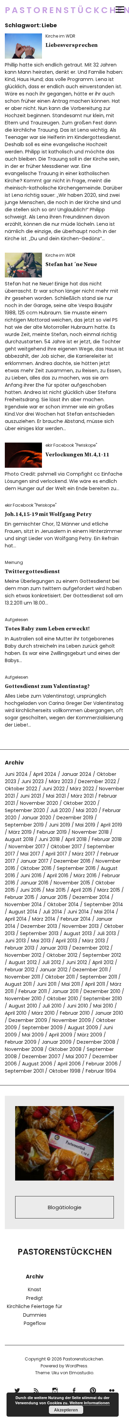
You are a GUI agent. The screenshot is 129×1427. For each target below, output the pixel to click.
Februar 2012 (19, 969)
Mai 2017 (30, 853)
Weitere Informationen (89, 1402)
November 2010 (23, 998)
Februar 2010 (75, 1013)
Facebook (74, 1389)
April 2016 (57, 875)
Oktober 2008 (65, 1049)
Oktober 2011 (60, 976)
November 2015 (72, 882)
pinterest (93, 1389)
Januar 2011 (65, 991)
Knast (34, 1289)
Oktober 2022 (21, 788)
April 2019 (111, 824)
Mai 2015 (56, 890)
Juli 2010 (52, 1005)
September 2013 (39, 933)
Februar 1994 (101, 1070)
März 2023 (61, 781)
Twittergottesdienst (32, 571)
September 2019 (24, 824)
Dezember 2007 (41, 1056)
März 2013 (93, 940)
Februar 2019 (52, 832)
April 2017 (56, 853)
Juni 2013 (15, 940)
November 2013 (80, 926)
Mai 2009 (33, 1034)
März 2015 (108, 890)
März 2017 (83, 853)
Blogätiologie (65, 1207)
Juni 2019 (59, 824)
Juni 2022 (53, 788)
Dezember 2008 (96, 1042)
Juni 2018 (49, 839)
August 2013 (78, 933)
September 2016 (76, 868)
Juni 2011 (46, 984)
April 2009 (60, 1034)
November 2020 (39, 803)
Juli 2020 (60, 810)
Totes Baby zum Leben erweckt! (47, 628)
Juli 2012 (51, 962)
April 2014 (16, 918)
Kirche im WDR (60, 36)
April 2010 (15, 1013)
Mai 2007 (76, 1056)
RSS (36, 1389)
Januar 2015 (53, 897)
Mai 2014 (104, 911)
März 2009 (89, 1034)
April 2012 (103, 962)
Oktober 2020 (79, 803)
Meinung (14, 562)
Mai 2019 (85, 824)
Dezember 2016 (72, 861)
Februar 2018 (107, 839)
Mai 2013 (41, 940)
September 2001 (24, 1070)
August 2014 (23, 911)
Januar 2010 (109, 1013)
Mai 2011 (71, 984)
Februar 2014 (76, 918)
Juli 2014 (52, 911)
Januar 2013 (53, 947)
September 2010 (102, 998)
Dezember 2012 (91, 947)
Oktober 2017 (66, 846)
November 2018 (90, 832)
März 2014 (43, 918)
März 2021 (82, 795)
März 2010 (43, 1013)
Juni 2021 (30, 795)
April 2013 (66, 940)
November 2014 (23, 904)
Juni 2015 (30, 890)
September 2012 (102, 955)
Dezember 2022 (97, 781)
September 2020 (25, 810)
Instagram (55, 1389)
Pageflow (35, 1323)
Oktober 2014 (63, 904)
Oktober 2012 (61, 955)
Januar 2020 (36, 817)
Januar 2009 (57, 1042)
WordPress (76, 1366)
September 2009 (42, 1027)
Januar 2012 (53, 969)
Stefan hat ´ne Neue (71, 264)
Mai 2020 (86, 810)
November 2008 (24, 1049)
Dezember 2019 (74, 817)
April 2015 (81, 890)
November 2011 (22, 976)
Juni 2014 (78, 911)
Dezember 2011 (90, 969)
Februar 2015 (19, 897)
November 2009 (71, 1020)
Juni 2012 (76, 962)
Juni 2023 (32, 781)
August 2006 (37, 1063)
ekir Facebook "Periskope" (71, 445)
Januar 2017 (34, 861)
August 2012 (23, 962)
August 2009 (83, 1027)
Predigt (34, 1298)
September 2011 (98, 976)
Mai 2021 (56, 795)
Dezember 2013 (39, 926)
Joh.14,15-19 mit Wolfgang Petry (48, 514)
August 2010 (23, 1005)
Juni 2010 (77, 1005)
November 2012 (23, 955)
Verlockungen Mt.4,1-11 (77, 454)
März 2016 (85, 875)
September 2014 (103, 904)
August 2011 (18, 984)
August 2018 (19, 839)
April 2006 (69, 1063)
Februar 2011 (33, 991)
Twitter (17, 1389)
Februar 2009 (20, 1042)
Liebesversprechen (71, 45)
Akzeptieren (66, 1410)
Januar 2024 (77, 774)
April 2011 (95, 984)
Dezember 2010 (102, 991)
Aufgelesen (16, 620)
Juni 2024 (16, 774)
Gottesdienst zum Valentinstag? (47, 686)
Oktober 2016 (36, 868)
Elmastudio (81, 1373)
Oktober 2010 (62, 998)
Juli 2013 (106, 933)
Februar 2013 (19, 947)
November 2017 (27, 846)
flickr (112, 1389)
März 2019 (20, 832)
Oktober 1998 (64, 1070)
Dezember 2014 (91, 897)
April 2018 (76, 839)
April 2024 (44, 774)
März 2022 (82, 788)
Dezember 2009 (28, 1020)
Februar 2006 (102, 1063)
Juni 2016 (31, 875)
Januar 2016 (34, 882)
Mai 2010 (103, 1005)
